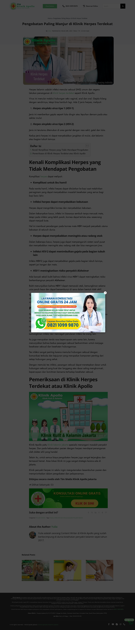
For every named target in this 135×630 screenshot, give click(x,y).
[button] (67, 315)
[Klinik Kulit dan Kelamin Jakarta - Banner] (68, 312)
